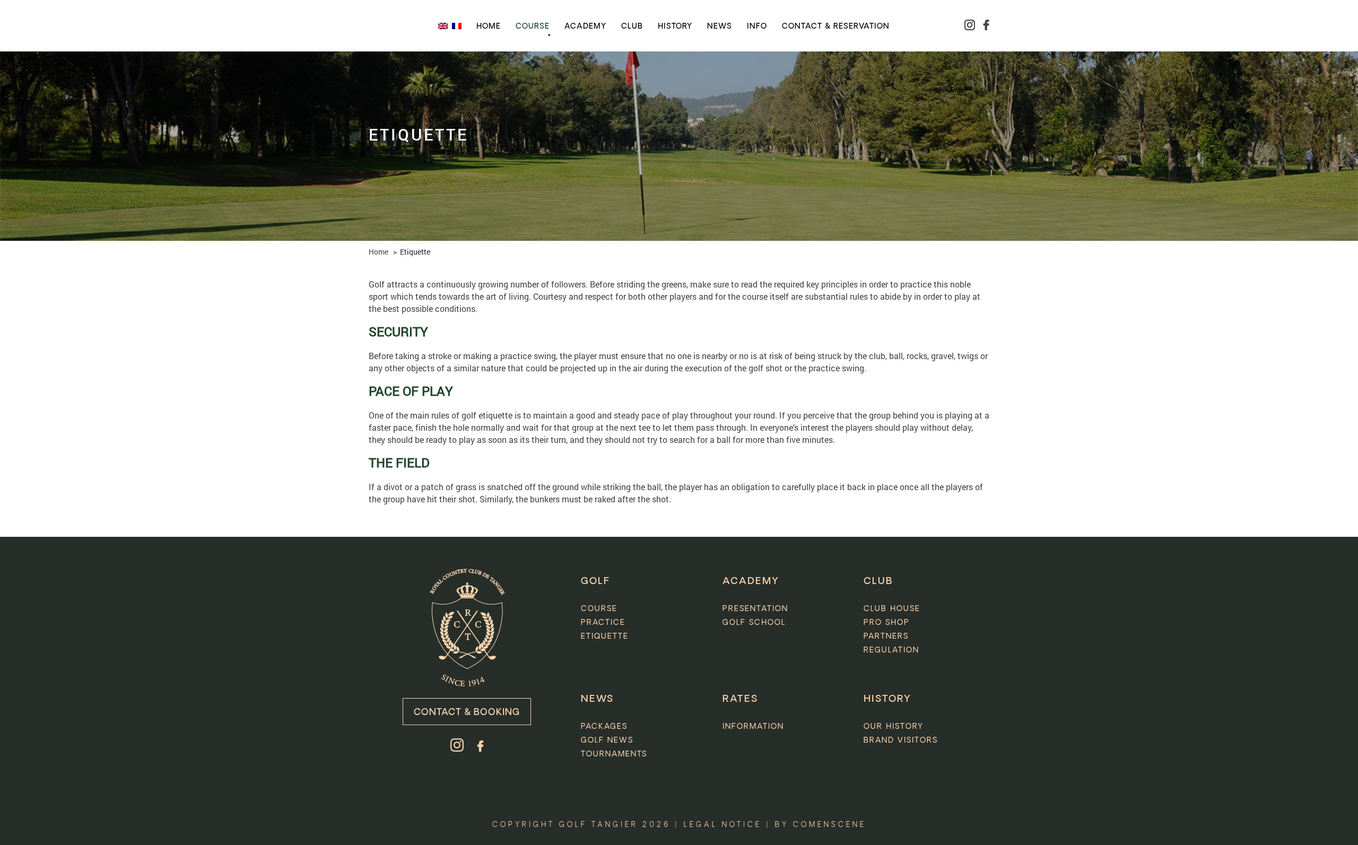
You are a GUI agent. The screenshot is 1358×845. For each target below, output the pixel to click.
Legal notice (723, 825)
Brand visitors (901, 740)
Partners (886, 636)
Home (488, 26)
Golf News (607, 740)
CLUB (878, 581)
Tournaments (614, 754)
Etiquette (605, 636)
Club (632, 26)
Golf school (754, 623)
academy (585, 26)
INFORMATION (753, 726)
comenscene (829, 825)
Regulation (891, 650)
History (675, 26)
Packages (604, 726)
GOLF (595, 581)
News (719, 26)
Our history (894, 726)
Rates (740, 699)
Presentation (755, 609)
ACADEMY (750, 581)
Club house (892, 609)
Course (533, 26)
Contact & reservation (836, 26)
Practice (603, 623)
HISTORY (887, 699)
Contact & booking (467, 712)
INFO (757, 26)
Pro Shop (887, 623)
